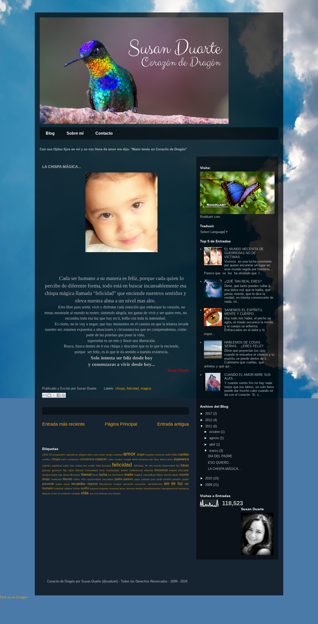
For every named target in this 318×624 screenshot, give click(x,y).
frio (178, 465)
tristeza (46, 493)
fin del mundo (153, 465)
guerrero (57, 470)
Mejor (160, 474)
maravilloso (149, 474)
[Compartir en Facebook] (58, 395)
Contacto (104, 133)
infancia (148, 470)
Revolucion (105, 484)
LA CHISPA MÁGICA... (224, 469)
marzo (214, 451)
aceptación (59, 454)
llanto (95, 474)
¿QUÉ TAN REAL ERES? (243, 281)
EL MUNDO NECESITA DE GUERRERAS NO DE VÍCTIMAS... (244, 253)
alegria (82, 454)
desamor (144, 459)
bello (168, 454)
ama (95, 454)
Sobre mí (75, 133)
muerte (184, 474)
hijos (71, 470)
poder (185, 479)
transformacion (152, 488)
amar (102, 454)
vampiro (75, 493)
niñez (77, 479)
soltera (68, 488)
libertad (86, 474)
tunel (54, 493)
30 (50, 454)
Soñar (76, 488)
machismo (117, 474)
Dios (156, 459)
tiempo (139, 488)
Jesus (66, 474)
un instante (64, 493)
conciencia (87, 459)
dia (151, 459)
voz (91, 493)
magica (146, 388)
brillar (175, 454)
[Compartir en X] (53, 395)
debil (135, 459)
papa (137, 479)
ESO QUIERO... (220, 462)
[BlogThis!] (49, 395)
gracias (46, 470)
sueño (85, 488)
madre (128, 474)
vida (84, 493)
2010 (209, 478)
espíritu (46, 465)
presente (48, 483)
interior (173, 470)
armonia (159, 454)
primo (59, 484)
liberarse (75, 474)
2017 (209, 413)
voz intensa (100, 493)
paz (153, 479)
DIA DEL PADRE (220, 456)
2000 (45, 454)
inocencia (161, 470)
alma (90, 454)
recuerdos (78, 484)
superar (94, 488)
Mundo (67, 479)
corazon (101, 459)
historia (79, 470)
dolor (170, 459)
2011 (209, 426)
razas (67, 484)
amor (129, 453)
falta (98, 465)
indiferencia (136, 470)
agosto (214, 438)
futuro (185, 465)
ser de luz (173, 483)
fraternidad (168, 465)
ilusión (124, 470)
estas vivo (81, 465)
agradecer (72, 454)
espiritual (57, 465)
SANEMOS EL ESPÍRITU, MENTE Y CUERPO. (243, 312)
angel (141, 454)
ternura (130, 488)
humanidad (112, 470)
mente (167, 474)
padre (118, 479)
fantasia (106, 465)
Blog (50, 133)
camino (46, 459)
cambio (183, 454)
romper (117, 484)
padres (128, 479)
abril (212, 444)
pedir (159, 479)
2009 (209, 485)
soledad (58, 488)
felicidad (133, 388)
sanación (128, 484)
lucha (103, 474)
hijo (65, 470)
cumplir (127, 459)
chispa (120, 388)
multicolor (56, 479)
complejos (73, 459)
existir (91, 465)
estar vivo (68, 465)
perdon (167, 479)
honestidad (91, 470)
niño (83, 479)
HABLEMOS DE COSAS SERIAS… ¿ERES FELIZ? (243, 344)
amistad (118, 454)
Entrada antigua (173, 424)
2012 (209, 420)
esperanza (181, 459)
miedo (175, 474)
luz (109, 474)
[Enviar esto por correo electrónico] (44, 395)
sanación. (140, 484)
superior (104, 488)
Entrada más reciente (63, 424)
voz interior (114, 493)
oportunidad (94, 479)
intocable (183, 470)
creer (111, 459)
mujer (46, 479)
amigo (109, 454)
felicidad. (139, 465)
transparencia (169, 488)
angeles (150, 454)
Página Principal (121, 424)
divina (163, 459)
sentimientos (155, 484)
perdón (177, 479)
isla (60, 474)
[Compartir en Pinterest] (63, 395)
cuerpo (118, 459)
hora (102, 470)
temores (114, 488)
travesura (183, 488)
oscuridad (107, 479)
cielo (63, 459)
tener (122, 488)
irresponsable (50, 474)
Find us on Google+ (14, 597)
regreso (92, 483)
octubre (215, 432)
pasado (145, 479)
